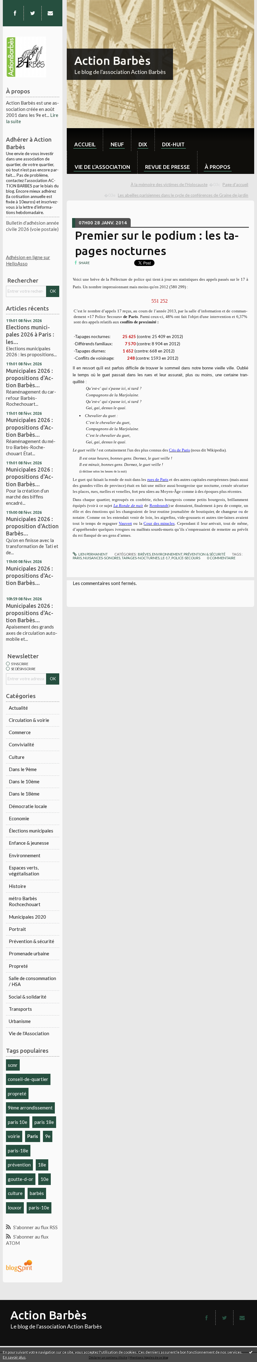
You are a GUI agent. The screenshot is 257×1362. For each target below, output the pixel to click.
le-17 (165, 558)
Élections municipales (31, 830)
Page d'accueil (235, 184)
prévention (19, 1164)
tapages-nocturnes (141, 558)
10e (44, 1179)
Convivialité (21, 744)
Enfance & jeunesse (29, 843)
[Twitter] (33, 13)
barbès (37, 1193)
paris (77, 558)
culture (15, 1193)
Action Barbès (112, 60)
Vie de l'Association (29, 1033)
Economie (19, 818)
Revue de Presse (167, 167)
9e (47, 1136)
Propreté (18, 966)
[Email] (50, 13)
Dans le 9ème (23, 769)
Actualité (18, 708)
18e (42, 1164)
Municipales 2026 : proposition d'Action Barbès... (32, 526)
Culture (16, 757)
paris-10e (39, 1207)
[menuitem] (85, 139)
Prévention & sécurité (31, 941)
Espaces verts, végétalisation (24, 871)
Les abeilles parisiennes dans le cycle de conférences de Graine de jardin (183, 195)
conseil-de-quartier (28, 1079)
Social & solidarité (27, 996)
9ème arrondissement (30, 1107)
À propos (217, 167)
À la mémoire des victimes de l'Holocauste (169, 184)
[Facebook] (15, 13)
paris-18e (18, 1150)
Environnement (24, 855)
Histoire (17, 886)
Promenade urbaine (29, 953)
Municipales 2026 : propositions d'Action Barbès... (29, 378)
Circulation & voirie (29, 720)
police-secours (185, 558)
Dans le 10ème (24, 781)
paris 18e (44, 1122)
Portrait (17, 929)
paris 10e (17, 1122)
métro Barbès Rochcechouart (24, 901)
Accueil (85, 144)
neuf (117, 144)
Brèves (144, 554)
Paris (32, 1136)
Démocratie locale (28, 806)
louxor (15, 1207)
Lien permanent (93, 554)
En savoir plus (14, 1357)
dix (143, 144)
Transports (20, 1009)
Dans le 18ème (24, 793)
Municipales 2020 (27, 917)
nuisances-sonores (101, 558)
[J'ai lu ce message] (250, 1351)
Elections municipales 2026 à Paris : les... (30, 334)
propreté (17, 1093)
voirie (14, 1136)
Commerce (20, 732)
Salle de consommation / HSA (32, 981)
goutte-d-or (20, 1179)
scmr (13, 1065)
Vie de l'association (102, 167)
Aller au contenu (20, 5)
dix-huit (173, 144)
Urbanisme (20, 1021)
